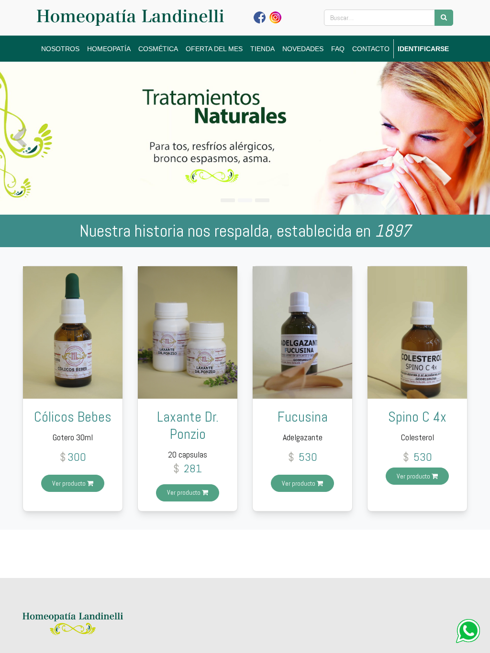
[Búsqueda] (443, 18)
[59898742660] (468, 631)
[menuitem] (60, 48)
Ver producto (69, 483)
